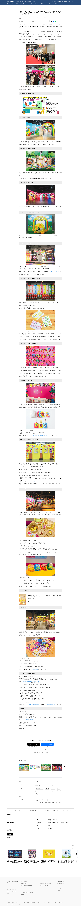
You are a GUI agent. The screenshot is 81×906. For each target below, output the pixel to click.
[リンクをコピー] (61, 21)
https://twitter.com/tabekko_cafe (33, 704)
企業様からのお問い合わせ (47, 902)
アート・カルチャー (48, 785)
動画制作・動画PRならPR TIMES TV (26, 885)
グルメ (53, 3)
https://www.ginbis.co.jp (30, 719)
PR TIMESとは (9, 884)
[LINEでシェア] (55, 21)
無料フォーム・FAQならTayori (44, 885)
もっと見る (72, 845)
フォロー (10, 834)
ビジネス (49, 3)
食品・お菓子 (39, 785)
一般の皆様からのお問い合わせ (58, 902)
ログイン (69, 1)
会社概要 (8, 902)
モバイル (17, 3)
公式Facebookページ (60, 883)
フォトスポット (39, 791)
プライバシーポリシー (15, 902)
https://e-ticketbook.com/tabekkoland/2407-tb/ (40, 435)
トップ (9, 810)
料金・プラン (9, 887)
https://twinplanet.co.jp (29, 730)
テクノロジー (12, 3)
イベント (38, 781)
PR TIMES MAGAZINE (24, 890)
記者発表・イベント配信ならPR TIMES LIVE (28, 887)
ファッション (37, 3)
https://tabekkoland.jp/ (55, 271)
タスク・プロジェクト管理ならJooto (45, 883)
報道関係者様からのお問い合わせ (36, 902)
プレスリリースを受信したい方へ (12, 889)
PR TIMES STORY (23, 883)
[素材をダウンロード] (59, 21)
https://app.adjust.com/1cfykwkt (32, 481)
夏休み (50, 791)
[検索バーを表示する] (73, 1)
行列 (59, 791)
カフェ (58, 788)
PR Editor (22, 894)
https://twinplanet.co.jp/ (52, 819)
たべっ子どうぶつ (39, 788)
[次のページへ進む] (64, 766)
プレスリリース (14, 810)
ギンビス (53, 788)
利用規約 (28, 902)
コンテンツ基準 (22, 902)
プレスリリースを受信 (56, 1)
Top (8, 3)
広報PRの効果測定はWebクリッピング (27, 892)
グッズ (54, 791)
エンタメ (25, 3)
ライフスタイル (44, 3)
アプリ (21, 3)
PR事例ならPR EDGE (42, 887)
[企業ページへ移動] (11, 823)
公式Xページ (59, 888)
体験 (45, 791)
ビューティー (31, 3)
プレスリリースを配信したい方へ (12, 891)
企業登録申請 (64, 1)
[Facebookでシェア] (53, 21)
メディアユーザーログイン (33, 744)
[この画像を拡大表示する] (24, 767)
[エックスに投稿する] (51, 21)
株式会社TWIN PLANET (23, 810)
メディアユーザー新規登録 (47, 744)
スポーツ (57, 3)
